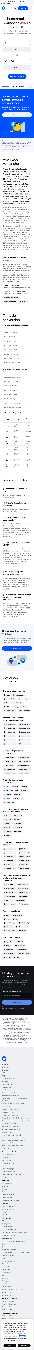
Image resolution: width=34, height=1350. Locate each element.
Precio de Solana (8, 1307)
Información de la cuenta (10, 1166)
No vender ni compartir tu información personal (15, 1099)
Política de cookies (8, 1093)
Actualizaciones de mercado (11, 1129)
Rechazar (10, 1345)
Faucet (4, 1284)
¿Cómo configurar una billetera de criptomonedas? (13, 1142)
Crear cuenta (6, 1160)
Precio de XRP (7, 1310)
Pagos (4, 1212)
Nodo (3, 1275)
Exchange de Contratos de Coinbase (14, 1232)
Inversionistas (7, 1084)
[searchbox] (17, 67)
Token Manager (7, 1215)
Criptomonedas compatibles (12, 1174)
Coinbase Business (8, 1209)
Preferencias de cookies (10, 1095)
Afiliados (5, 1073)
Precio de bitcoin (8, 1301)
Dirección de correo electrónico (11, 991)
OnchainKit (5, 1267)
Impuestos (5, 1148)
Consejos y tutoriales (9, 1124)
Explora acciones (8, 1112)
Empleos (5, 1070)
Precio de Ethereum (9, 1304)
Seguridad (5, 1081)
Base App (5, 1186)
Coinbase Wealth (8, 1192)
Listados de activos (8, 1206)
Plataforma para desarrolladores (13, 1241)
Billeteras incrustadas (9, 1250)
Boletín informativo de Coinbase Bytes (15, 1118)
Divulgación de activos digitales (13, 1103)
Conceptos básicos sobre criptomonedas (16, 1121)
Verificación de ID (8, 1163)
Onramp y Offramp (8, 1255)
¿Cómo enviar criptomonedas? (12, 1146)
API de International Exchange (12, 1289)
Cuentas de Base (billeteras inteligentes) (16, 1252)
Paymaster (5, 1264)
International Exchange (10, 1229)
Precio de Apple (7, 1318)
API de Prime (6, 1292)
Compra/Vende (7, 1183)
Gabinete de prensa (8, 1078)
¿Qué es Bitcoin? (7, 1132)
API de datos (6, 1269)
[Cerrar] (29, 1322)
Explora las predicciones (10, 1200)
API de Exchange (7, 1287)
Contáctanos (6, 1157)
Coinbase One (6, 1189)
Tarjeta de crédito (8, 1195)
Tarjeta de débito (8, 1197)
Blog (3, 1076)
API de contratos (7, 1295)
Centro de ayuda (7, 1154)
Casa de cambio (7, 1227)
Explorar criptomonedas (10, 1109)
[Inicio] (3, 8)
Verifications (6, 1272)
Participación (6, 1224)
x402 (3, 1258)
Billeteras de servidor (9, 1247)
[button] (31, 8)
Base (3, 1244)
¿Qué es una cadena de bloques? (13, 1138)
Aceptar (24, 1345)
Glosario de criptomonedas (11, 1126)
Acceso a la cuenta (8, 1171)
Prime (4, 1221)
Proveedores (6, 1087)
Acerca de (5, 1067)
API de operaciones (8, 1261)
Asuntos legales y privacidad (12, 1090)
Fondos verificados (8, 1235)
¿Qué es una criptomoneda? (11, 1135)
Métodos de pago (8, 1169)
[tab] (5, 86)
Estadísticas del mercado (10, 1115)
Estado (4, 1177)
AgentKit (5, 1278)
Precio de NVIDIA (8, 1316)
